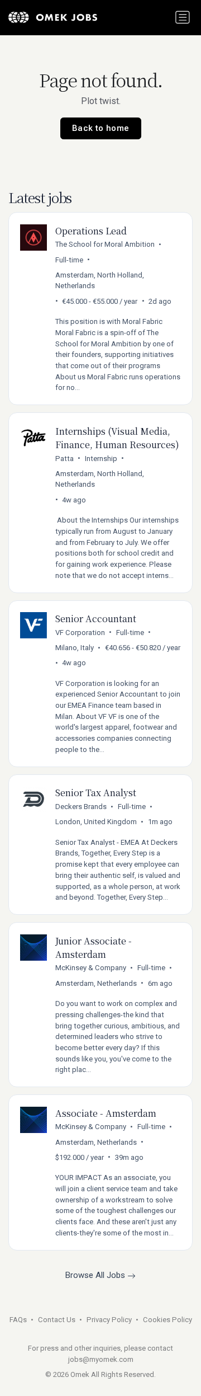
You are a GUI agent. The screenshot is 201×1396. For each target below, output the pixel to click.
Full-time (69, 260)
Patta (64, 458)
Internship (101, 458)
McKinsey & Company (90, 967)
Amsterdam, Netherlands (96, 983)
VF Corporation (80, 632)
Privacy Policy (109, 1319)
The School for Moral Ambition (105, 244)
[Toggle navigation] (183, 17)
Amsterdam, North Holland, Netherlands (99, 280)
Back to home (101, 128)
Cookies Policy (167, 1319)
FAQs (18, 1319)
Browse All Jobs (96, 1275)
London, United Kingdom (96, 821)
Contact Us (56, 1319)
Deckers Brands (81, 806)
